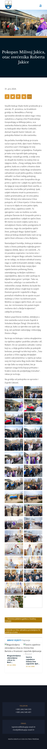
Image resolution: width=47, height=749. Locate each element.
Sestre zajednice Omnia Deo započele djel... (33, 660)
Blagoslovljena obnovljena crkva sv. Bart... (14, 659)
